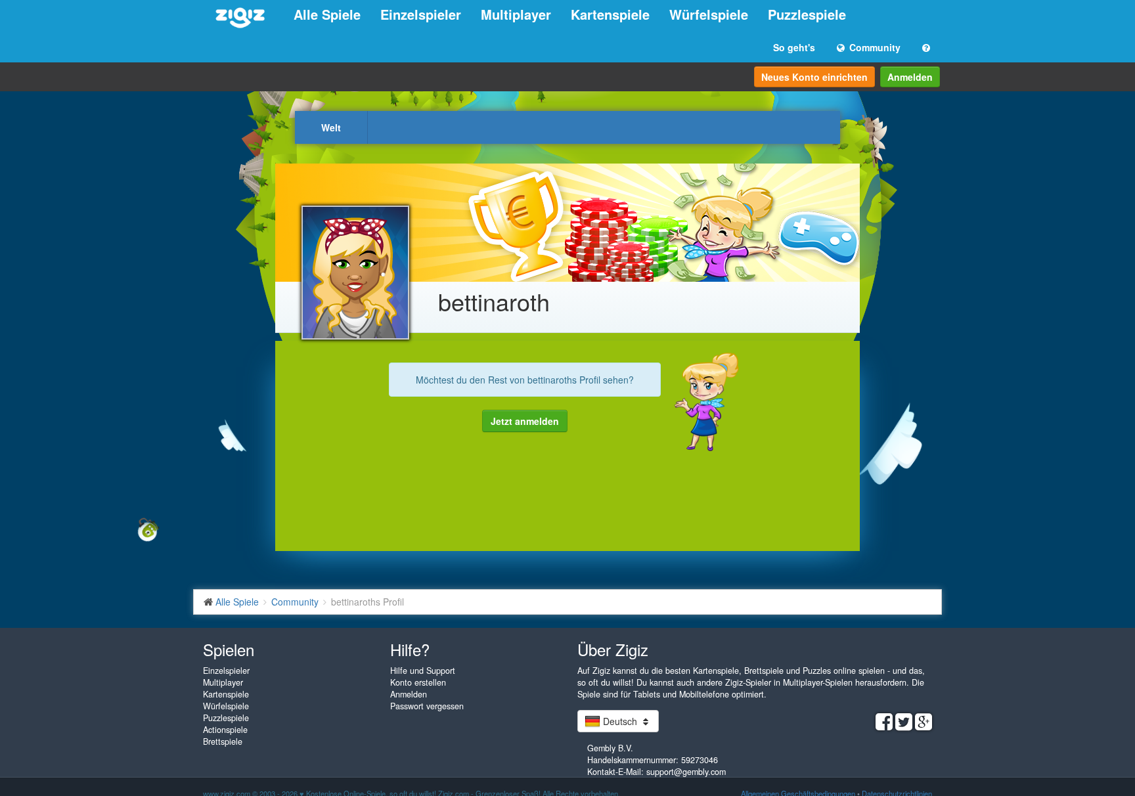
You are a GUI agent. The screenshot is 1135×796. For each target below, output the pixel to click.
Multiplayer (516, 14)
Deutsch (620, 721)
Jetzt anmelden (525, 421)
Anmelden (910, 76)
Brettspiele (222, 741)
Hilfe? (410, 649)
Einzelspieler (420, 14)
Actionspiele (225, 730)
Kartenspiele (610, 14)
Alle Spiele (327, 14)
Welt (331, 127)
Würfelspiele (708, 14)
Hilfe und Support (422, 670)
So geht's (794, 47)
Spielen (228, 649)
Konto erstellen (418, 682)
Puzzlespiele (807, 14)
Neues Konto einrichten (814, 76)
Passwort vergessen (427, 706)
